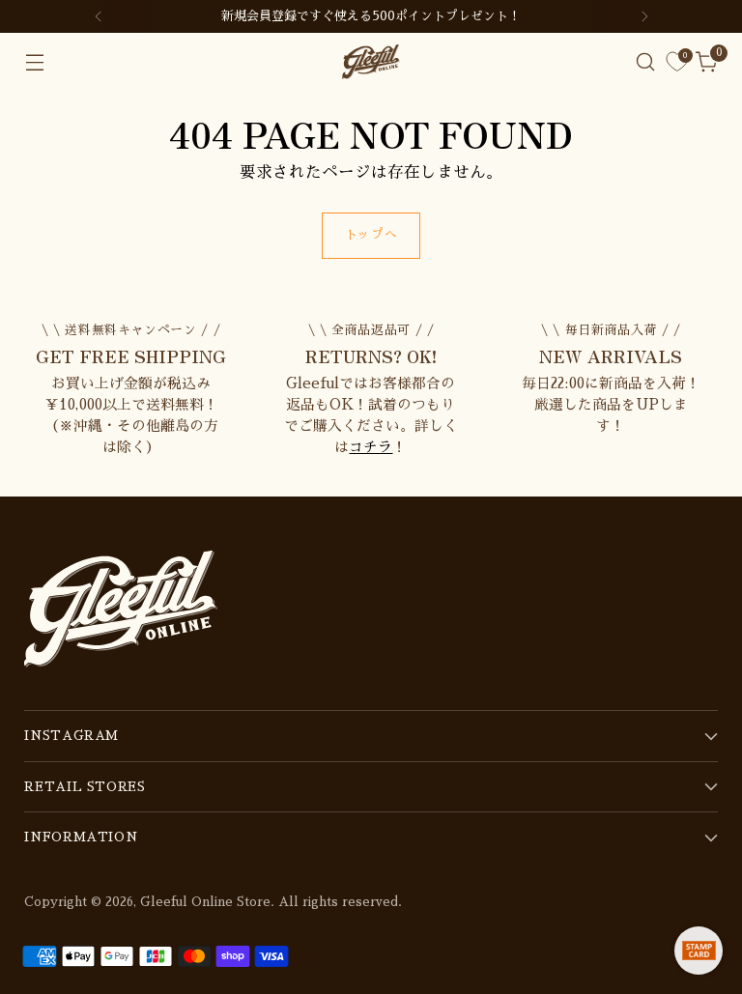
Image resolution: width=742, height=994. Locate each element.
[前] (98, 16)
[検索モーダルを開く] (646, 62)
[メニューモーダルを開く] (34, 62)
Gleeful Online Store (205, 901)
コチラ (370, 447)
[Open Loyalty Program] (698, 950)
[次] (644, 16)
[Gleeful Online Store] (371, 61)
